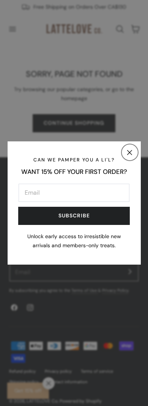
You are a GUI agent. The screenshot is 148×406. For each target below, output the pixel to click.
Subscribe (74, 215)
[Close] (130, 152)
